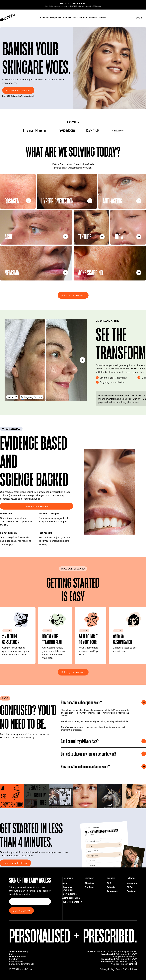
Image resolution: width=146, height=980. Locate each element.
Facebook (131, 891)
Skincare (44, 17)
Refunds (111, 887)
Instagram (132, 883)
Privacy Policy (107, 969)
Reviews (93, 17)
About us (89, 883)
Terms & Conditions (126, 969)
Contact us (112, 891)
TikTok (130, 887)
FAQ (109, 883)
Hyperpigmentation (72, 901)
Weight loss (55, 17)
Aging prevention (71, 897)
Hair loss (67, 17)
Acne (64, 883)
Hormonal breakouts (67, 888)
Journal (102, 17)
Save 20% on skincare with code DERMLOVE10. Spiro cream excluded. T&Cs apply (73, 6)
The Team (89, 887)
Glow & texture (69, 893)
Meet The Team (80, 17)
